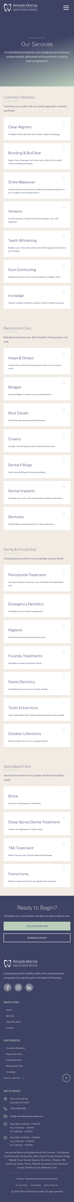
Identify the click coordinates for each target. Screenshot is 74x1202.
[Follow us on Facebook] (7, 987)
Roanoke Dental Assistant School (41, 1178)
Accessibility (36, 1185)
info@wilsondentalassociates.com (26, 1116)
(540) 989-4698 (18, 1108)
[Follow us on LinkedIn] (29, 987)
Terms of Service (51, 1185)
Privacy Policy (22, 1185)
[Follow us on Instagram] (18, 987)
